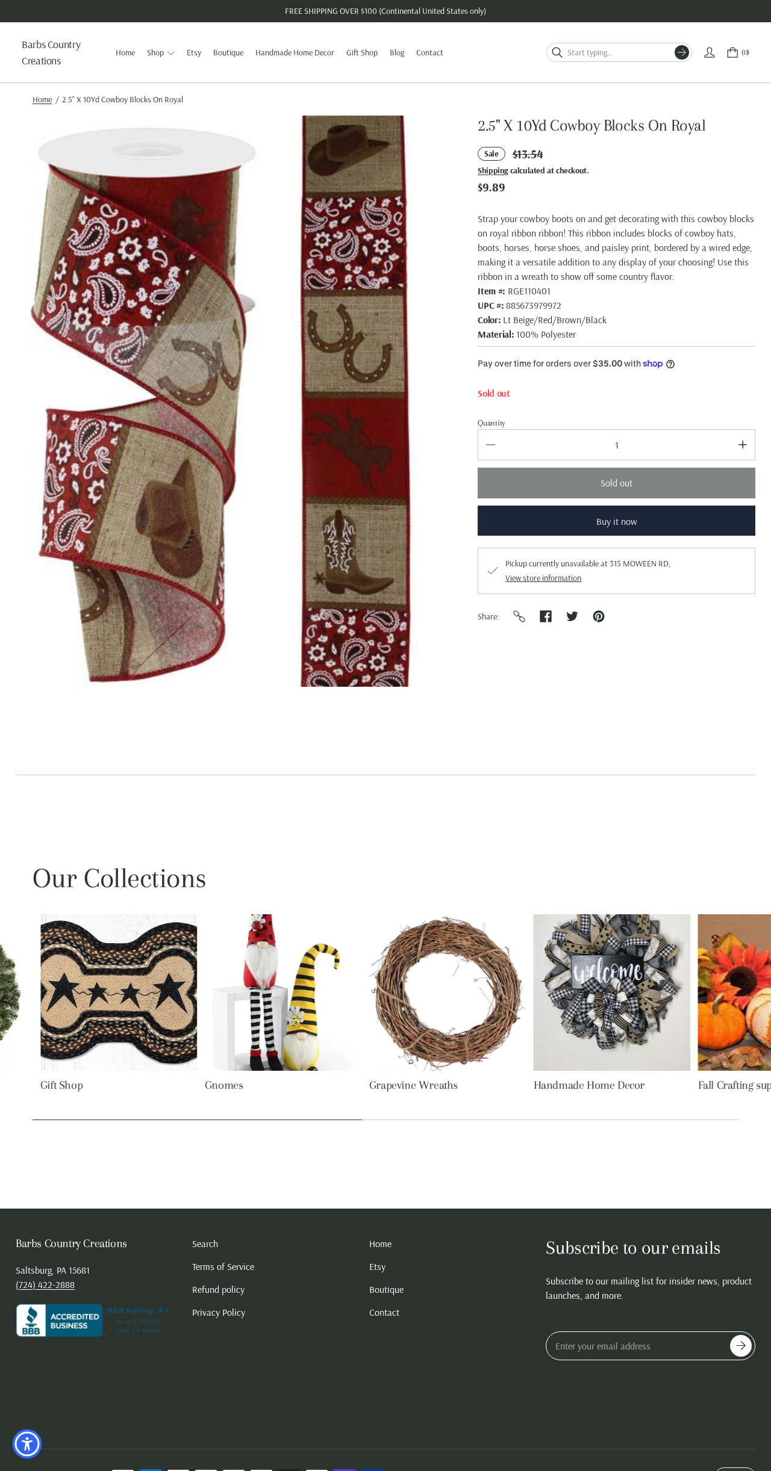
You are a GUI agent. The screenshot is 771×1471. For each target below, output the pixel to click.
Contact (384, 1312)
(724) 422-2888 (45, 1284)
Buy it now (616, 521)
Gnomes (216, 1085)
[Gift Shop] (111, 992)
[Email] (519, 616)
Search (205, 1243)
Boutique (386, 1289)
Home (42, 99)
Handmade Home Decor (581, 1085)
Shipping (493, 170)
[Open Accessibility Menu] (27, 1444)
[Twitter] (572, 616)
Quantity (491, 422)
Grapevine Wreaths (405, 1085)
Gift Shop (54, 1085)
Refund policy (218, 1289)
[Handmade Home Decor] (604, 992)
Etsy (377, 1266)
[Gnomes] (275, 992)
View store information (543, 578)
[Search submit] (682, 52)
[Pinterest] (598, 616)
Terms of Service (223, 1266)
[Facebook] (545, 616)
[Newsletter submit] (741, 1346)
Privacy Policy (218, 1312)
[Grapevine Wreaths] (439, 992)
